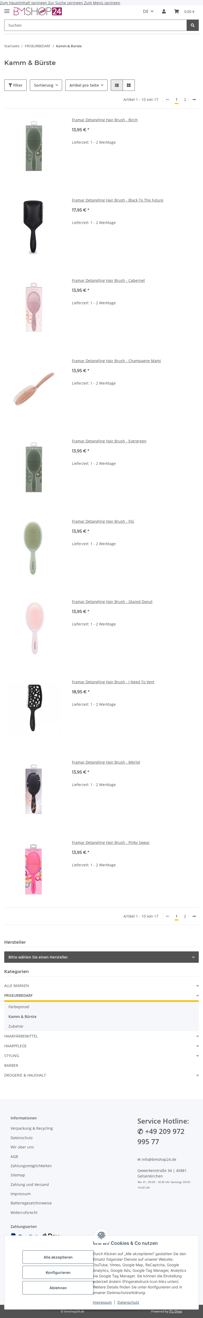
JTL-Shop (175, 1311)
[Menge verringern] (76, 159)
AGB (14, 1156)
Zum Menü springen (102, 2)
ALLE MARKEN (16, 985)
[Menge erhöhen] (195, 159)
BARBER (11, 1065)
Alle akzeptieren (58, 1257)
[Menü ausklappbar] (7, 9)
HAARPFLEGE (15, 1045)
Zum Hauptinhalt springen (24, 2)
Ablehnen (58, 1288)
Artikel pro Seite (84, 85)
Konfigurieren (58, 1272)
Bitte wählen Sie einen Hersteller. (38, 957)
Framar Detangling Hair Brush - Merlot (106, 762)
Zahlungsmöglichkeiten (31, 1165)
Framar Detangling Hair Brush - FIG (103, 521)
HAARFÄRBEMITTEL (21, 1036)
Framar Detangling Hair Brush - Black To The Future (117, 200)
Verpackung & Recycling (32, 1128)
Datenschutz (128, 1302)
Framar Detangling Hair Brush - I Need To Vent (113, 681)
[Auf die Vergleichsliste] (54, 126)
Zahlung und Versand (30, 1184)
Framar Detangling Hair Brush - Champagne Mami (116, 360)
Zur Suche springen (66, 2)
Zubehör (16, 1026)
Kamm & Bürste (22, 1016)
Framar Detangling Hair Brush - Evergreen (109, 440)
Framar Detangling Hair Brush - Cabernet (108, 280)
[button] (164, 11)
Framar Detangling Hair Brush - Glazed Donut (112, 601)
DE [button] (146, 11)
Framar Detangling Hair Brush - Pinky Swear (111, 842)
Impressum (102, 1302)
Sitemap (18, 1174)
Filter (17, 85)
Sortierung (43, 85)
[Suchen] (193, 25)
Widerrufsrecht (24, 1212)
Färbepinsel (18, 1006)
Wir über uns (22, 1146)
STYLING (11, 1055)
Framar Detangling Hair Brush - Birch (105, 119)
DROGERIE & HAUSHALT (25, 1075)
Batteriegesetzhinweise (31, 1202)
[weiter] (194, 99)
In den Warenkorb (135, 174)
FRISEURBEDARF (18, 995)
